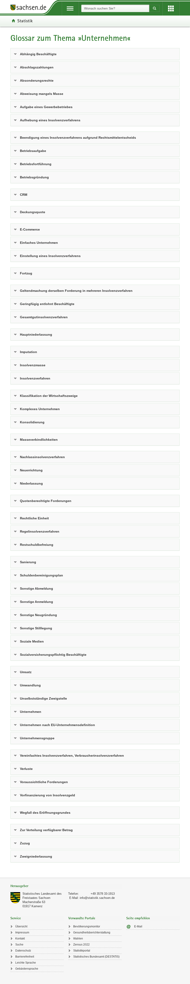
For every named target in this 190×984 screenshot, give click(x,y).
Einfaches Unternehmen (39, 242)
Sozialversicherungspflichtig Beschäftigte (53, 654)
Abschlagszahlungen (37, 67)
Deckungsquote (32, 212)
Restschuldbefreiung (36, 545)
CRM (23, 194)
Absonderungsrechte (37, 80)
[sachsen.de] (30, 8)
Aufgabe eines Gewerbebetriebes (46, 107)
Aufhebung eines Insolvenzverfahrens (50, 120)
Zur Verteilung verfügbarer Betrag (46, 830)
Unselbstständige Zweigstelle (43, 698)
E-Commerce (30, 229)
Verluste (26, 769)
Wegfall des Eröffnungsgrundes (45, 812)
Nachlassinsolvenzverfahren (42, 457)
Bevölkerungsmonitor (86, 926)
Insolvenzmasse (32, 365)
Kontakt (20, 938)
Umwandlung (30, 685)
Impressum (22, 932)
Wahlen (78, 938)
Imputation (28, 352)
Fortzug (26, 273)
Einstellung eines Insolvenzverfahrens (50, 256)
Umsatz (26, 672)
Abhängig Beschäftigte (38, 54)
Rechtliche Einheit (34, 518)
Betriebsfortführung (35, 164)
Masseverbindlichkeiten (39, 439)
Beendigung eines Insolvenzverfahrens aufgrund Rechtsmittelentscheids (78, 137)
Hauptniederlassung (36, 334)
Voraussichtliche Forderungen (44, 782)
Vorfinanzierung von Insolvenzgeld (47, 795)
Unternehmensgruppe (37, 738)
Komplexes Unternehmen (40, 409)
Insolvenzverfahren (35, 378)
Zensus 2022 (81, 944)
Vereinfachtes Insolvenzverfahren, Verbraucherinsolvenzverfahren (72, 755)
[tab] (66, 886)
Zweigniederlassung (36, 856)
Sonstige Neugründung (38, 615)
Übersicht (21, 926)
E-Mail (138, 926)
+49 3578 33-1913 (103, 893)
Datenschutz (23, 950)
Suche (19, 944)
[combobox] (115, 8)
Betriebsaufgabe (33, 151)
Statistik (25, 20)
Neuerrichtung (31, 470)
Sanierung (28, 562)
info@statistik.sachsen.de (97, 898)
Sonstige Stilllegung (36, 628)
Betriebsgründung (34, 177)
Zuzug (25, 843)
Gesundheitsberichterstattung (91, 932)
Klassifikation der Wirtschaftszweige (49, 396)
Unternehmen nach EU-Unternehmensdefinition (57, 725)
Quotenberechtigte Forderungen (45, 501)
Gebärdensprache (26, 968)
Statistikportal (81, 950)
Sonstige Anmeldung (36, 602)
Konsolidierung (32, 422)
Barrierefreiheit (24, 956)
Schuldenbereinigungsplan (41, 575)
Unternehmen (30, 712)
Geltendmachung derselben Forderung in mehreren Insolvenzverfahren (76, 291)
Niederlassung (31, 483)
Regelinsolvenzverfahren (39, 531)
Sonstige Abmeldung (36, 588)
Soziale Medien (32, 641)
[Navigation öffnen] (70, 8)
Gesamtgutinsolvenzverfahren (44, 317)
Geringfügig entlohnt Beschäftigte (47, 304)
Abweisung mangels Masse (41, 94)
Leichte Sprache (25, 962)
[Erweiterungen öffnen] (171, 8)
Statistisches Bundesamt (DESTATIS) (96, 956)
